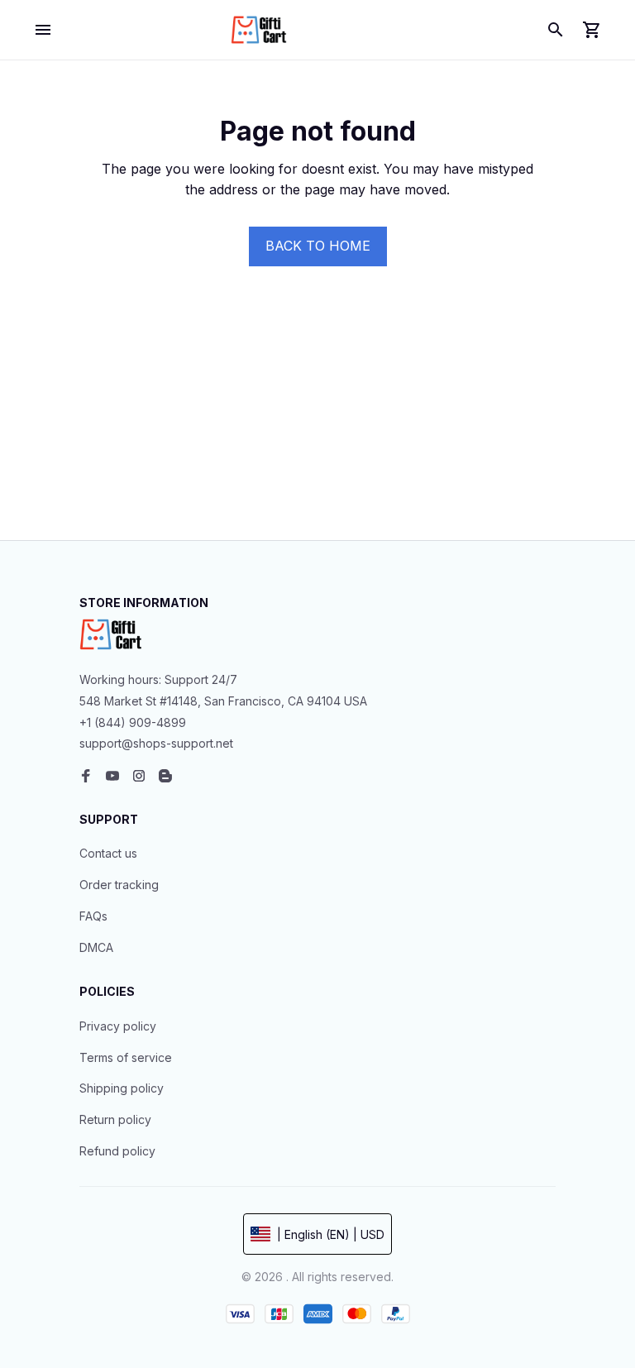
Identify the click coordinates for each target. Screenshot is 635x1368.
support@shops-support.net (156, 743)
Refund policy (117, 1151)
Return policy (115, 1119)
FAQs (93, 916)
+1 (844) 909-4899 (132, 722)
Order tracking (119, 885)
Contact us (108, 853)
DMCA (96, 947)
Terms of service (125, 1057)
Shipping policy (121, 1088)
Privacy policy (117, 1026)
